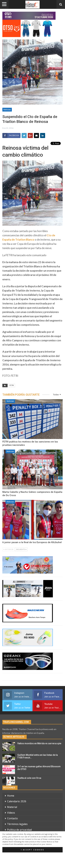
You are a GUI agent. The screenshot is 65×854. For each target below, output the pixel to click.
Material (12, 807)
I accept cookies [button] (32, 850)
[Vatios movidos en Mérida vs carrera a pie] (8, 746)
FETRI (11, 385)
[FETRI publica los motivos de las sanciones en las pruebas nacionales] (32, 419)
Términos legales (17, 824)
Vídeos (11, 812)
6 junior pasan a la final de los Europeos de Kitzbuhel (32, 542)
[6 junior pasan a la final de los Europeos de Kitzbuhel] (32, 520)
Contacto (12, 818)
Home (10, 795)
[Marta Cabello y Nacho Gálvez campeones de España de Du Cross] (32, 469)
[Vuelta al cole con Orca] (8, 781)
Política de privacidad (19, 829)
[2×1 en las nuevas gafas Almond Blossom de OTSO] (8, 769)
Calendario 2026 (16, 801)
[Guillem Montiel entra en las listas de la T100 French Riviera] (8, 758)
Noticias (7, 110)
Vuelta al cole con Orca (29, 778)
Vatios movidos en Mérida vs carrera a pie (39, 743)
